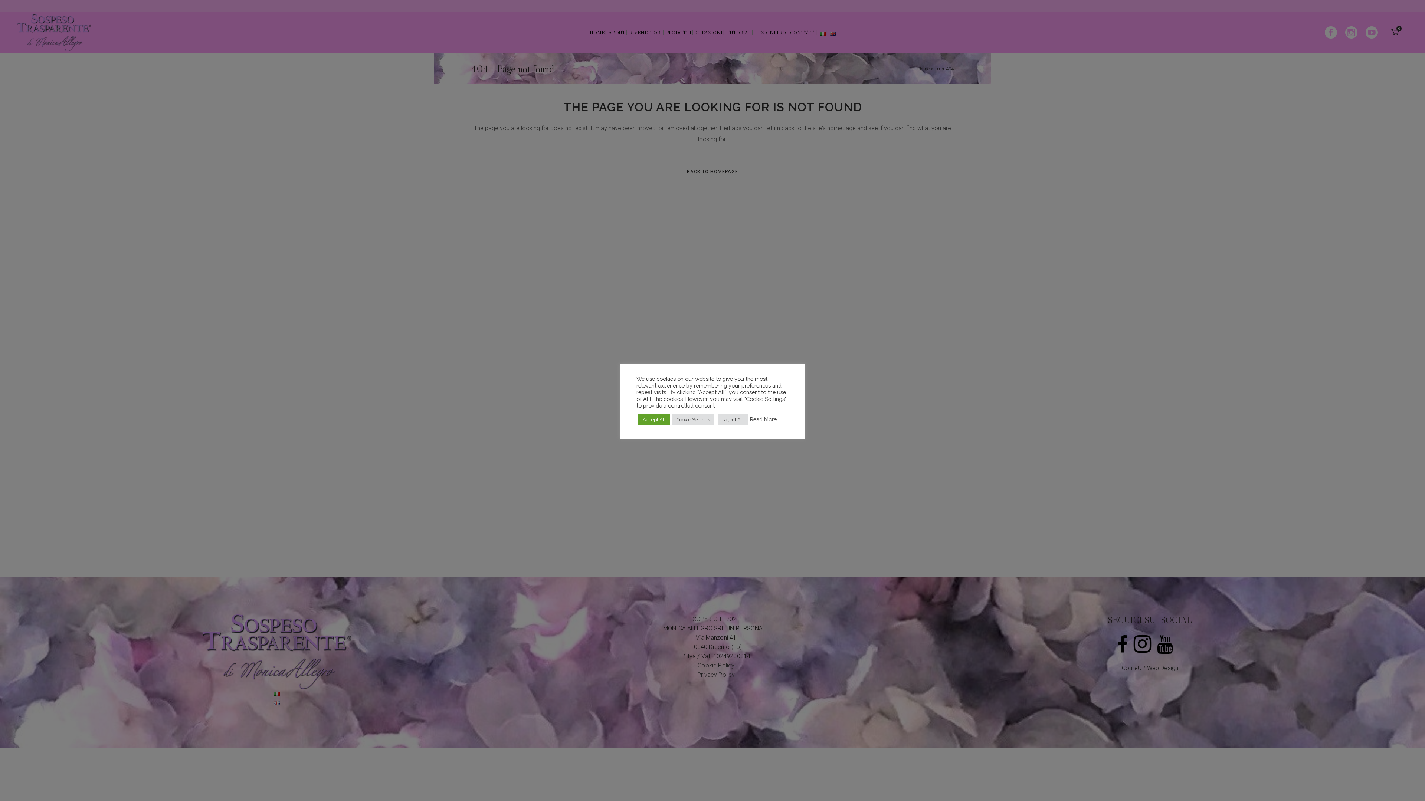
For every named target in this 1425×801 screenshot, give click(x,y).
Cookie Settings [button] (693, 419)
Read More (763, 419)
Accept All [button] (654, 419)
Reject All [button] (733, 419)
